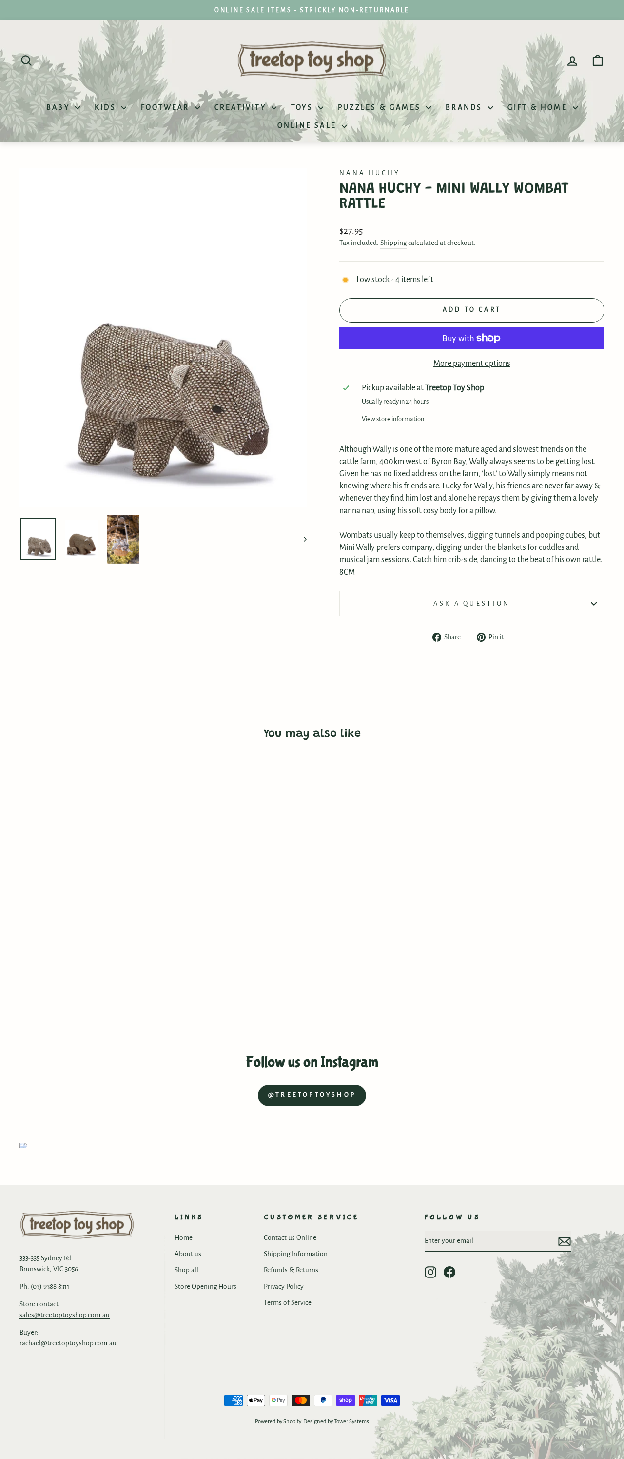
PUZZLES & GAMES (381, 107)
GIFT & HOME (538, 107)
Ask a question (471, 603)
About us (188, 1253)
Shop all (186, 1270)
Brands (465, 107)
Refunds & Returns (291, 1270)
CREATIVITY (241, 107)
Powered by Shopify (278, 1421)
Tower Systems (351, 1421)
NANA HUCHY (369, 173)
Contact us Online (290, 1237)
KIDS (107, 107)
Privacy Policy (284, 1286)
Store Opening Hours (205, 1286)
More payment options (471, 363)
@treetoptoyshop (312, 1095)
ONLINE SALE (308, 125)
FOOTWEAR (167, 107)
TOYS (303, 107)
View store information (393, 419)
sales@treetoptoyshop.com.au (65, 1314)
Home (184, 1237)
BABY (59, 107)
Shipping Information (296, 1253)
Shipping (393, 242)
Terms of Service (288, 1302)
